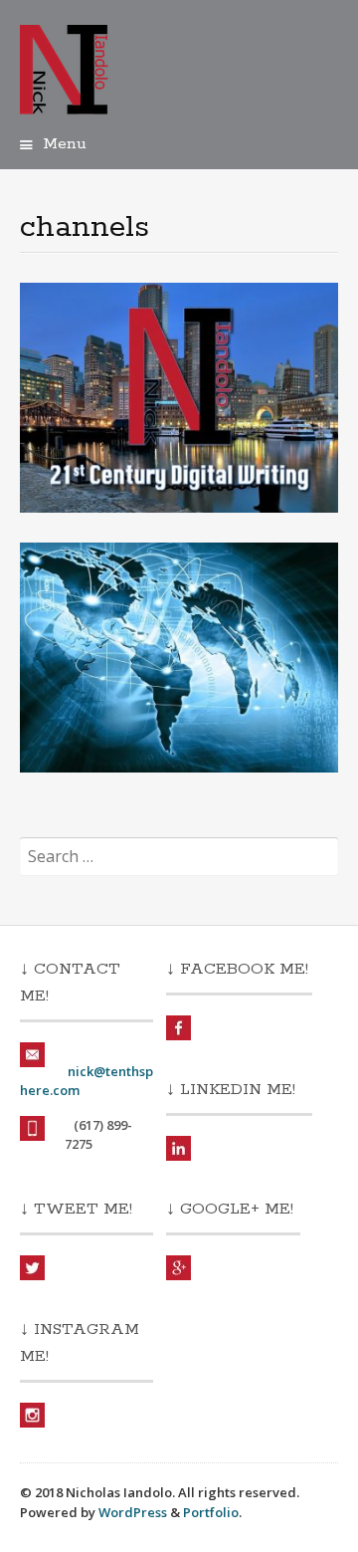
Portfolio (211, 1512)
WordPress (132, 1512)
